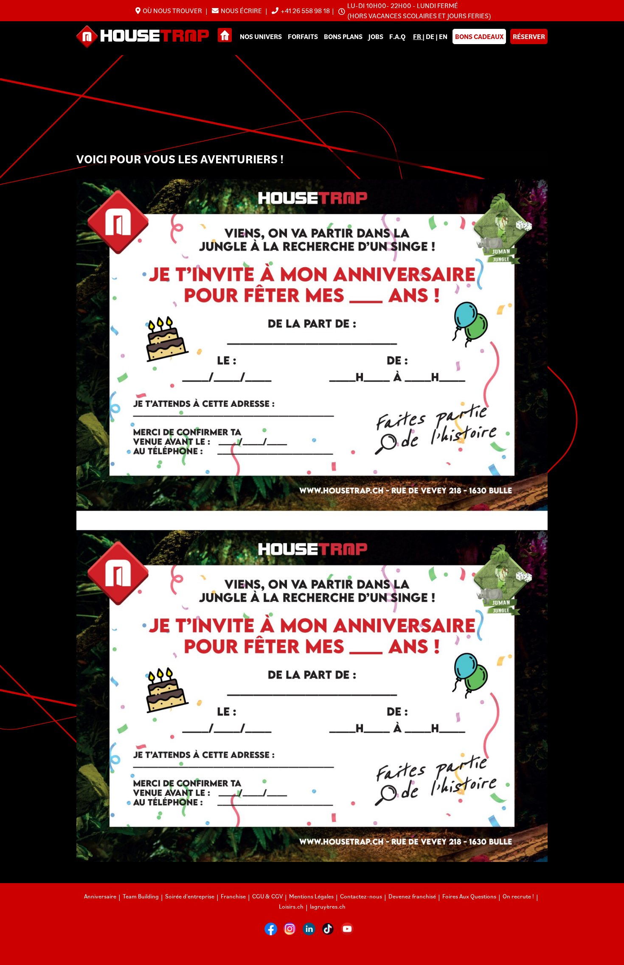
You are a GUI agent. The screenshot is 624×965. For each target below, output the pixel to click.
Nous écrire (242, 10)
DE (431, 36)
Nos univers (261, 36)
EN (443, 36)
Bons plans (343, 36)
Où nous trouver (173, 10)
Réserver (529, 36)
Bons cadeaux (479, 36)
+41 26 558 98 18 (305, 10)
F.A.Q (397, 36)
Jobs (375, 36)
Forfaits (303, 36)
